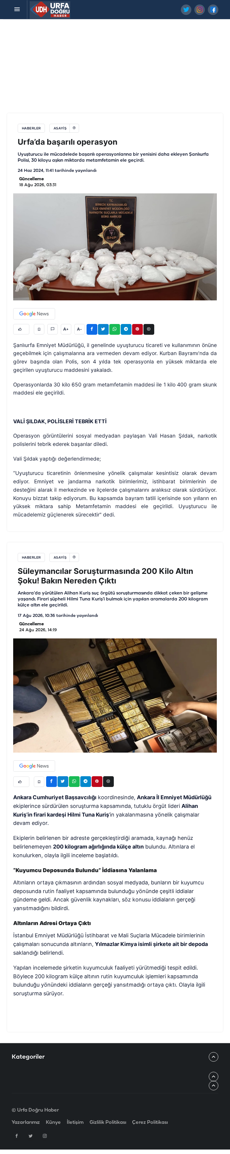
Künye (53, 1122)
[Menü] (17, 9)
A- (79, 329)
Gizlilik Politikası (108, 1122)
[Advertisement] (115, 67)
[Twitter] (30, 1136)
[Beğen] (21, 329)
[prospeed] (50, 9)
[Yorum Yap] (52, 329)
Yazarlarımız (26, 1122)
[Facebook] (16, 1136)
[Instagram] (44, 1136)
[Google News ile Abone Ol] (34, 314)
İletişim (75, 1122)
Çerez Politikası (150, 1122)
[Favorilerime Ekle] (39, 329)
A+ (66, 329)
